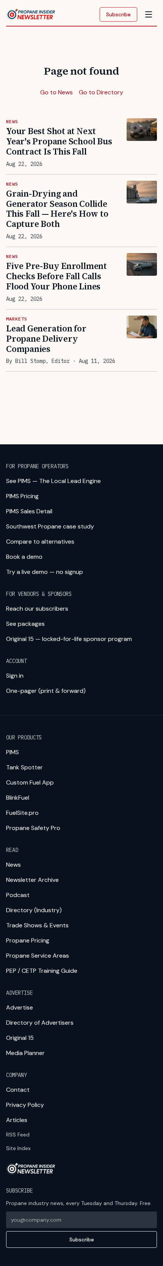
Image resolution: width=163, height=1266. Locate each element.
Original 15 (20, 1038)
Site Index (18, 1148)
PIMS (12, 752)
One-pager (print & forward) (46, 691)
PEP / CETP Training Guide (41, 971)
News (13, 865)
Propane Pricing (27, 940)
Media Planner (25, 1053)
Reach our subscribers (37, 609)
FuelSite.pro (22, 813)
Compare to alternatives (40, 541)
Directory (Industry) (34, 910)
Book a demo (24, 557)
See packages (25, 624)
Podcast (18, 895)
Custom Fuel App (30, 782)
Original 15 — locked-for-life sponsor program (69, 639)
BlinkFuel (17, 798)
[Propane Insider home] (31, 14)
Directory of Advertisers (40, 1023)
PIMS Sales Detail (29, 511)
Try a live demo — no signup (44, 572)
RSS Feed (18, 1134)
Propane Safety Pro (33, 828)
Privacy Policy (25, 1105)
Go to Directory (101, 92)
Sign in (15, 676)
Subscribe (118, 14)
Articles (16, 1120)
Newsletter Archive (32, 880)
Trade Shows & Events (37, 925)
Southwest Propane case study (50, 526)
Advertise (19, 1007)
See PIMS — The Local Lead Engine (53, 481)
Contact (18, 1090)
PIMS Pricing (22, 496)
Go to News (56, 92)
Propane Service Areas (37, 956)
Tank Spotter (24, 767)
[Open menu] (148, 14)
